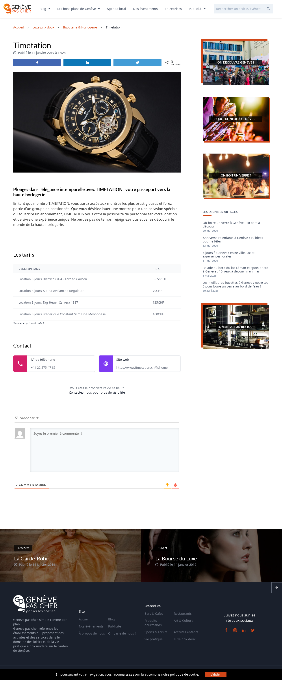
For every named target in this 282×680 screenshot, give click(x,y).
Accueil (84, 619)
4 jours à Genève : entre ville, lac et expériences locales (228, 255)
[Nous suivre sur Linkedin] (243, 630)
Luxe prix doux (184, 639)
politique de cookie (184, 674)
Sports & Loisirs (156, 632)
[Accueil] (35, 604)
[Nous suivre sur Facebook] (226, 630)
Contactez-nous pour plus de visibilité (97, 392)
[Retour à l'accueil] (17, 9)
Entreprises (173, 9)
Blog (43, 9)
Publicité (195, 9)
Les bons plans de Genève (77, 9)
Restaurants (183, 613)
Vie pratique (154, 639)
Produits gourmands (153, 622)
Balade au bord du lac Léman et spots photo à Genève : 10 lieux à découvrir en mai (235, 270)
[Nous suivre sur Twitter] (252, 630)
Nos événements (145, 9)
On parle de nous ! (122, 633)
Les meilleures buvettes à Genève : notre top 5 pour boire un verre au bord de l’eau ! (236, 284)
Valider (216, 674)
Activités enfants (186, 632)
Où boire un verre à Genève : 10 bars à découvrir (231, 225)
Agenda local (116, 9)
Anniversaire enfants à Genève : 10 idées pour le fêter (233, 240)
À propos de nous (92, 633)
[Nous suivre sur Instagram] (235, 630)
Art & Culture (183, 620)
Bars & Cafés (154, 613)
